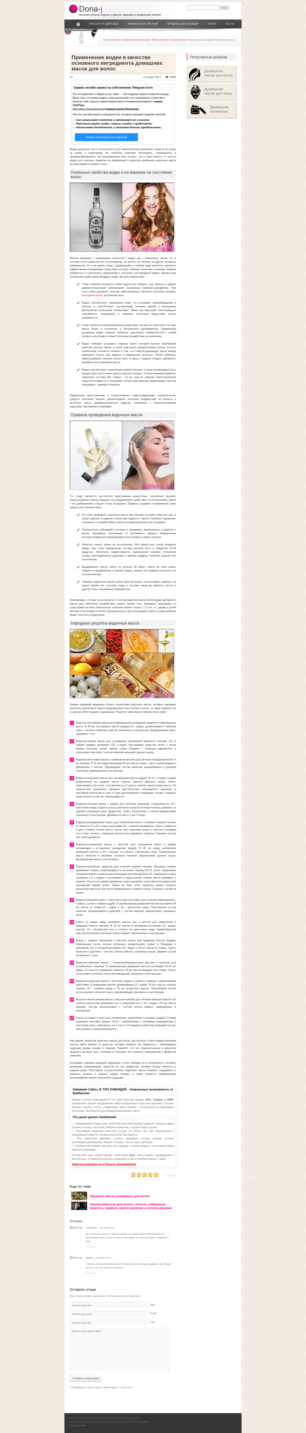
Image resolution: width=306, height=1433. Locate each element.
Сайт (152, 1322)
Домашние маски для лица (218, 91)
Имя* (152, 1304)
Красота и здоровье (104, 23)
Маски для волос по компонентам (169, 40)
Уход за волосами (112, 40)
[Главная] (78, 23)
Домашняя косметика (219, 109)
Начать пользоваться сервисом (106, 137)
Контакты (135, 1418)
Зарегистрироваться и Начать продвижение (104, 1164)
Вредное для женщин (183, 23)
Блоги (212, 23)
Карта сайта (123, 1418)
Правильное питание (143, 23)
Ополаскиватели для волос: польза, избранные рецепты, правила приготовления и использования (131, 1206)
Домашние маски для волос (137, 40)
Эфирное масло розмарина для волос (120, 1196)
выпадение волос (92, 295)
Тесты (229, 23)
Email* (153, 1313)
